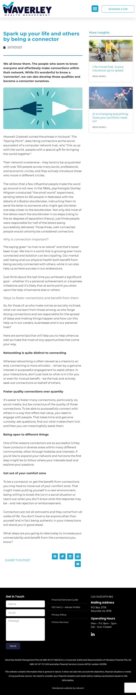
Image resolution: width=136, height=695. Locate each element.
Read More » (99, 76)
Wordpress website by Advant (68, 688)
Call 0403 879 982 (102, 596)
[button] (95, 8)
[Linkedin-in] (93, 634)
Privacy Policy (59, 614)
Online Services (60, 622)
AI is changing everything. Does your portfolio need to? (110, 117)
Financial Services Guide (65, 599)
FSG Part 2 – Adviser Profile (66, 607)
